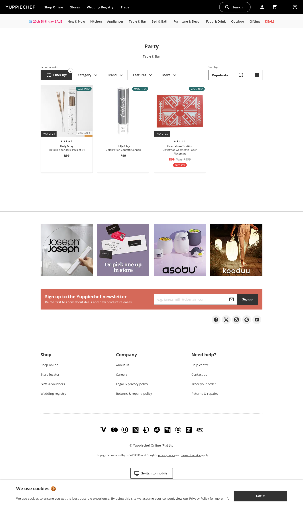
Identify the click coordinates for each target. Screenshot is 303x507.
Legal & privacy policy (132, 384)
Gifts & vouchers (53, 384)
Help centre (200, 365)
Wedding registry (53, 393)
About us (122, 365)
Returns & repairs (204, 393)
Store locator (50, 374)
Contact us (199, 374)
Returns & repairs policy (134, 393)
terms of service (191, 455)
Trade (126, 8)
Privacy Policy (199, 498)
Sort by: (213, 67)
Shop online (49, 365)
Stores (75, 7)
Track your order (203, 384)
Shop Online (53, 7)
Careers (122, 374)
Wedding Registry (100, 7)
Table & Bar (151, 56)
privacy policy (166, 455)
